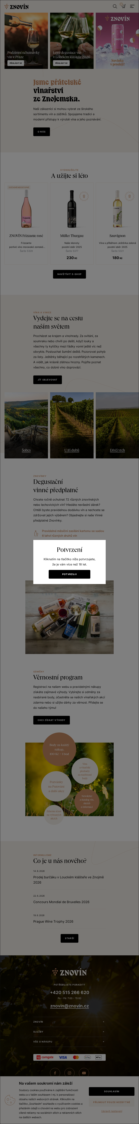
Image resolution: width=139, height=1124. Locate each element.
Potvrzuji (69, 574)
